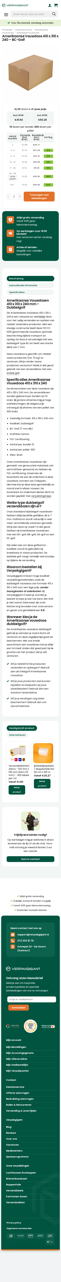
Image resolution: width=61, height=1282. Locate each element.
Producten (7, 30)
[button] (56, 5)
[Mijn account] (50, 5)
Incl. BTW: (42, 115)
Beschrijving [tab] (16, 278)
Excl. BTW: (18, 115)
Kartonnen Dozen (23, 30)
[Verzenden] (54, 14)
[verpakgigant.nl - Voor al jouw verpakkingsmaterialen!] (20, 5)
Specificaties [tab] (17, 292)
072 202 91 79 (25, 940)
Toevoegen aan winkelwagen (39, 196)
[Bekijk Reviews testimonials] (12, 1026)
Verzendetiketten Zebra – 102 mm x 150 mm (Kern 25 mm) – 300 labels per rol (19, 772)
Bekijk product (17, 789)
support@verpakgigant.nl (33, 934)
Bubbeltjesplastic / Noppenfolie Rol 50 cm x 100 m (44, 769)
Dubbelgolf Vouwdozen (28, 32)
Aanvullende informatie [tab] (23, 285)
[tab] (22, 728)
